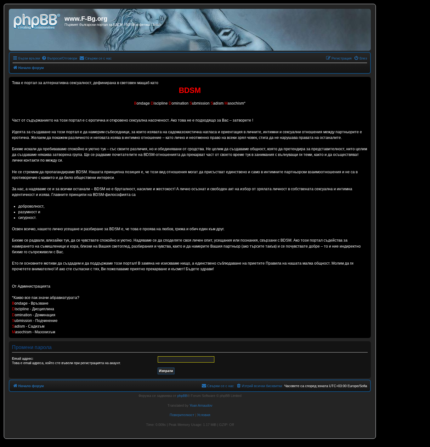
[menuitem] (59, 58)
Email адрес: (22, 358)
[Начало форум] (37, 20)
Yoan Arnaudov (201, 405)
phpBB (182, 396)
